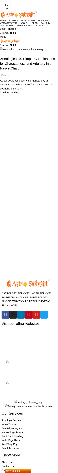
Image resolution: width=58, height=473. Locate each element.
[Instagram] (13, 315)
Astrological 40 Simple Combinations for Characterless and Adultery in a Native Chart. (27, 63)
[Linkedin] (21, 315)
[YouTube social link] (14, 4)
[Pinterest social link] (17, 4)
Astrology (7, 53)
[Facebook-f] (5, 315)
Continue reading (9, 92)
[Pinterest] (28, 315)
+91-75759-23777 (18, 7)
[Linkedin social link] (21, 4)
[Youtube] (36, 315)
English (15, 471)
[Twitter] (44, 315)
